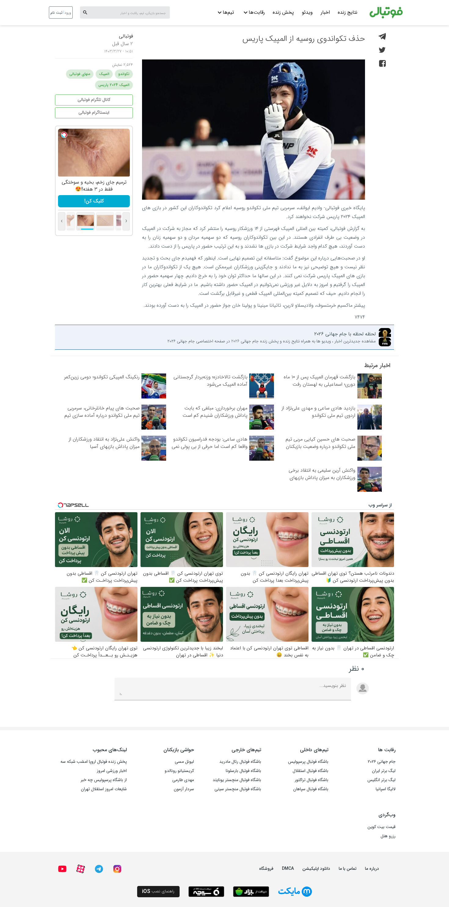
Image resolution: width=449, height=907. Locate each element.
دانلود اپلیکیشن (316, 868)
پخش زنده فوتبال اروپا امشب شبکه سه (93, 761)
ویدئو (307, 12)
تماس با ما (347, 868)
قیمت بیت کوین (381, 826)
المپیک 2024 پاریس (114, 85)
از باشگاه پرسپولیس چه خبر (104, 780)
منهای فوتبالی (79, 74)
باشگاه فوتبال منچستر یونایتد (237, 780)
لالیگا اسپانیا (386, 789)
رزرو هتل (388, 836)
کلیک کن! (94, 201)
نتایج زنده (347, 12)
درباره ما (372, 868)
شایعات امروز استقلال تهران (104, 789)
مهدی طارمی (183, 780)
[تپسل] (64, 135)
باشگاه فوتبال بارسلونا (243, 770)
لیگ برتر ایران (384, 770)
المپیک (104, 74)
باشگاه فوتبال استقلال (310, 770)
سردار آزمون (184, 789)
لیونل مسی (184, 761)
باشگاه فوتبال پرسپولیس (308, 761)
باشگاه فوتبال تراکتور (311, 780)
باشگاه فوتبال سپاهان (310, 789)
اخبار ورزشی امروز (112, 770)
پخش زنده (283, 12)
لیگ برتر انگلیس (381, 780)
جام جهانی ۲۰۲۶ (382, 761)
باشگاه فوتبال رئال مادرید (240, 761)
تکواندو (124, 74)
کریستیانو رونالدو (179, 770)
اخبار (325, 12)
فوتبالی (126, 36)
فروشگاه (266, 868)
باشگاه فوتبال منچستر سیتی (237, 789)
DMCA (288, 868)
